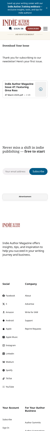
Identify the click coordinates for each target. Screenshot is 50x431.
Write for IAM (31, 312)
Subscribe (33, 28)
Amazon (10, 312)
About (28, 295)
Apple (8, 328)
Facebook (10, 295)
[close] (46, 8)
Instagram (11, 345)
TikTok (9, 378)
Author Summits (33, 422)
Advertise (29, 303)
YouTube (10, 386)
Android (10, 320)
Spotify (9, 370)
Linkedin (10, 353)
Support (29, 320)
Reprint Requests (33, 328)
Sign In (19, 29)
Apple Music (12, 337)
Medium (10, 361)
